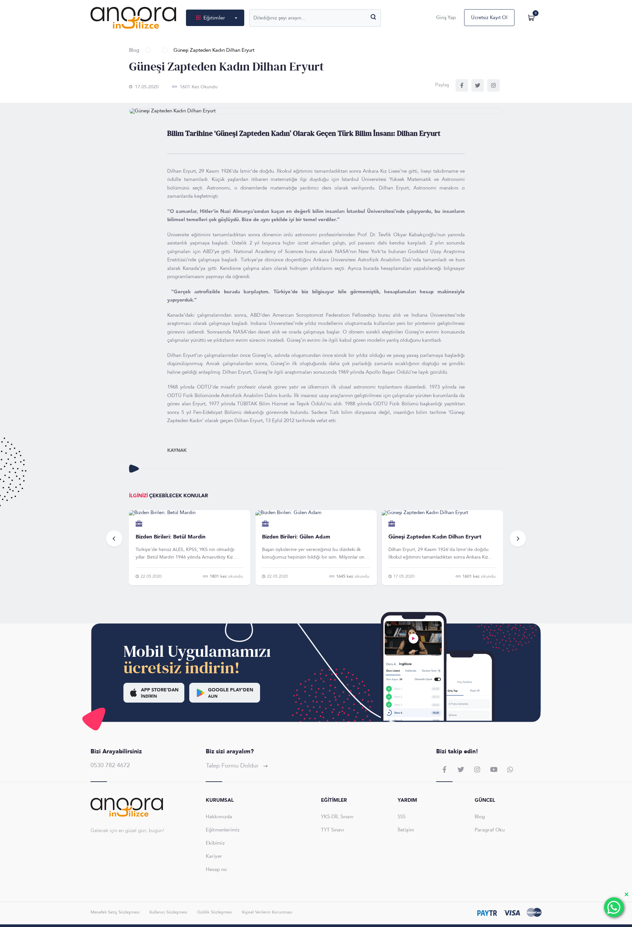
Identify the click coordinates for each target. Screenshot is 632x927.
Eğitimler (214, 17)
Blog (134, 50)
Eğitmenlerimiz (223, 829)
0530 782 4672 (110, 765)
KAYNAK (177, 450)
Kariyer (214, 856)
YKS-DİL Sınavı (337, 816)
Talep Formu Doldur (233, 766)
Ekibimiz (215, 843)
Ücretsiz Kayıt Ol (489, 17)
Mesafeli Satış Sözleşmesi (115, 912)
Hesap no (216, 869)
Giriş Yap (446, 17)
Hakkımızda (219, 816)
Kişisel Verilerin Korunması (267, 912)
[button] (114, 538)
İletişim (406, 829)
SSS (402, 816)
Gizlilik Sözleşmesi (214, 912)
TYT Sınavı (332, 829)
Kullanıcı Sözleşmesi (168, 912)
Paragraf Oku (490, 829)
